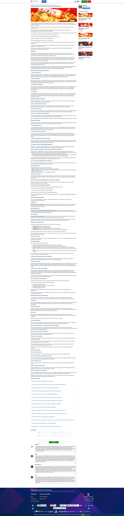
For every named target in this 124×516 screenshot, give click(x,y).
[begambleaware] (45, 511)
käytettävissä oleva (68, 169)
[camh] (50, 511)
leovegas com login (52, 55)
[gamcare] (66, 511)
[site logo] (35, 1)
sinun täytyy (50, 354)
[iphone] (45, 1)
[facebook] (86, 505)
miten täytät (55, 323)
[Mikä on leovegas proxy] (85, 35)
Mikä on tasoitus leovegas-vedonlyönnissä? (84, 19)
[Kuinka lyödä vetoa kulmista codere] (85, 44)
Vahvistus (83, 514)
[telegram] (89, 505)
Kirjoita (54, 442)
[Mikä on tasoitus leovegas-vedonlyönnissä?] (85, 15)
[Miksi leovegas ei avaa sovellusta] (85, 25)
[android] (43, 1)
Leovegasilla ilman (38, 460)
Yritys (32, 496)
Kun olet (65, 141)
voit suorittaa (59, 87)
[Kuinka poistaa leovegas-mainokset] (85, 54)
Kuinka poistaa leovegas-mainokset (84, 58)
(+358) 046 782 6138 (88, 500)
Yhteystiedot (33, 498)
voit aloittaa (46, 153)
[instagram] (92, 505)
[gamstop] (71, 511)
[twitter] (89, 508)
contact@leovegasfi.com (88, 498)
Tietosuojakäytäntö (43, 496)
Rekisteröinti (84, 1)
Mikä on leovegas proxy (84, 38)
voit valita (45, 308)
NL (79, 1)
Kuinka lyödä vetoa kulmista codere (85, 48)
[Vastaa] (75, 452)
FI (77, 1)
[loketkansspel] (77, 511)
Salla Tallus (84, 5)
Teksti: (39, 435)
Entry (89, 1)
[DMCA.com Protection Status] (39, 512)
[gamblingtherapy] (61, 511)
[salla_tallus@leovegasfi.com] (89, 8)
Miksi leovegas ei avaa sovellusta (83, 29)
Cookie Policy (88, 514)
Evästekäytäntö (43, 498)
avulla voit (42, 54)
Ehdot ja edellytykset (35, 501)
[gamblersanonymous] (56, 511)
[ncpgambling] (82, 511)
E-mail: (56, 432)
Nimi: (39, 432)
